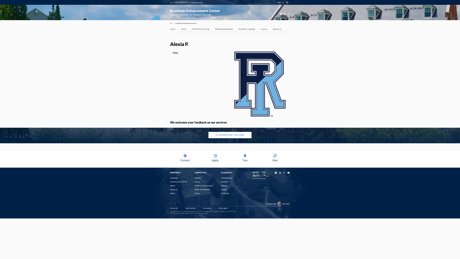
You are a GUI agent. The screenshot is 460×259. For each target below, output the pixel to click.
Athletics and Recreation (204, 186)
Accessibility (207, 208)
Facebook (281, 14)
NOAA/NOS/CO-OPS (260, 179)
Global (172, 186)
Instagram (285, 14)
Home (172, 29)
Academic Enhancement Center (195, 11)
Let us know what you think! (230, 135)
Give (274, 160)
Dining (197, 182)
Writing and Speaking (224, 29)
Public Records (190, 208)
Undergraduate (226, 178)
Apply (215, 160)
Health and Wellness (202, 189)
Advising (224, 186)
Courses (264, 29)
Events (197, 193)
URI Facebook (276, 173)
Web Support (223, 208)
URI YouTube (289, 173)
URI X (284, 173)
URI (171, 23)
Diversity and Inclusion (178, 182)
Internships (225, 193)
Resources (277, 29)
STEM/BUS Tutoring (200, 29)
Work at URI (174, 208)
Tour (245, 160)
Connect (185, 160)
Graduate (224, 182)
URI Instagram (280, 173)
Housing (198, 178)
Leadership (174, 178)
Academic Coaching (246, 29)
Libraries (224, 189)
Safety (172, 193)
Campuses (174, 189)
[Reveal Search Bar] (287, 2)
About (183, 29)
